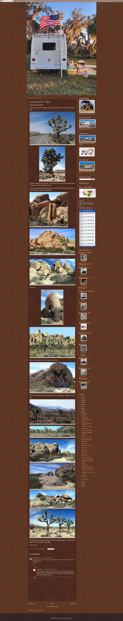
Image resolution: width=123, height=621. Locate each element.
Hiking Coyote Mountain (86, 445)
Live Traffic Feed (87, 210)
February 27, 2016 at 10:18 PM (50, 569)
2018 (82, 408)
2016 (82, 412)
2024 (82, 396)
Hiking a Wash (85, 428)
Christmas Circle (85, 441)
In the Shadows (84, 378)
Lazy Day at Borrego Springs (87, 459)
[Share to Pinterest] (53, 549)
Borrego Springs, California (87, 461)
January (83, 479)
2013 (82, 486)
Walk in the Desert (85, 451)
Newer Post (31, 603)
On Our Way (83, 344)
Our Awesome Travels (85, 368)
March (83, 415)
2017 (82, 410)
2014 (82, 484)
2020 (82, 404)
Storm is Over (84, 477)
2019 (82, 406)
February (84, 417)
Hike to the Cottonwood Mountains (86, 424)
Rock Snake (84, 453)
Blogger (71, 618)
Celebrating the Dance (85, 322)
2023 (82, 398)
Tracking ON (91, 246)
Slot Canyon (84, 449)
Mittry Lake (84, 475)
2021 (82, 402)
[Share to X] (51, 549)
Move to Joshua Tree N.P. (87, 437)
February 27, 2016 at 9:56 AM (46, 557)
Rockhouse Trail (85, 455)
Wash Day (84, 463)
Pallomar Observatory (86, 457)
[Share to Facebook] (52, 549)
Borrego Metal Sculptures (87, 439)
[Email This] (48, 549)
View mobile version (52, 606)
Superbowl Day (85, 465)
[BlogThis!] (49, 549)
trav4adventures (36, 557)
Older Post (73, 603)
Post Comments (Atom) (39, 610)
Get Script (83, 246)
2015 (82, 482)
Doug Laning (39, 569)
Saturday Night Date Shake (87, 467)
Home (52, 603)
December (84, 413)
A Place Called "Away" (86, 312)
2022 (82, 400)
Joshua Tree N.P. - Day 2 (87, 426)
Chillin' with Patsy (85, 267)
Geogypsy (83, 354)
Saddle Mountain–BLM (86, 419)
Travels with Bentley (85, 381)
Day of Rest (84, 421)
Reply (34, 564)
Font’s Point (84, 447)
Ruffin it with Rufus (85, 358)
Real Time (87, 246)
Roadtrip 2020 (84, 302)
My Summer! (34, 5)
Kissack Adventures (85, 277)
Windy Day (84, 435)
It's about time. (84, 287)
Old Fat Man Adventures (86, 264)
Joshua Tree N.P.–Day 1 (87, 430)
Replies (35, 566)
